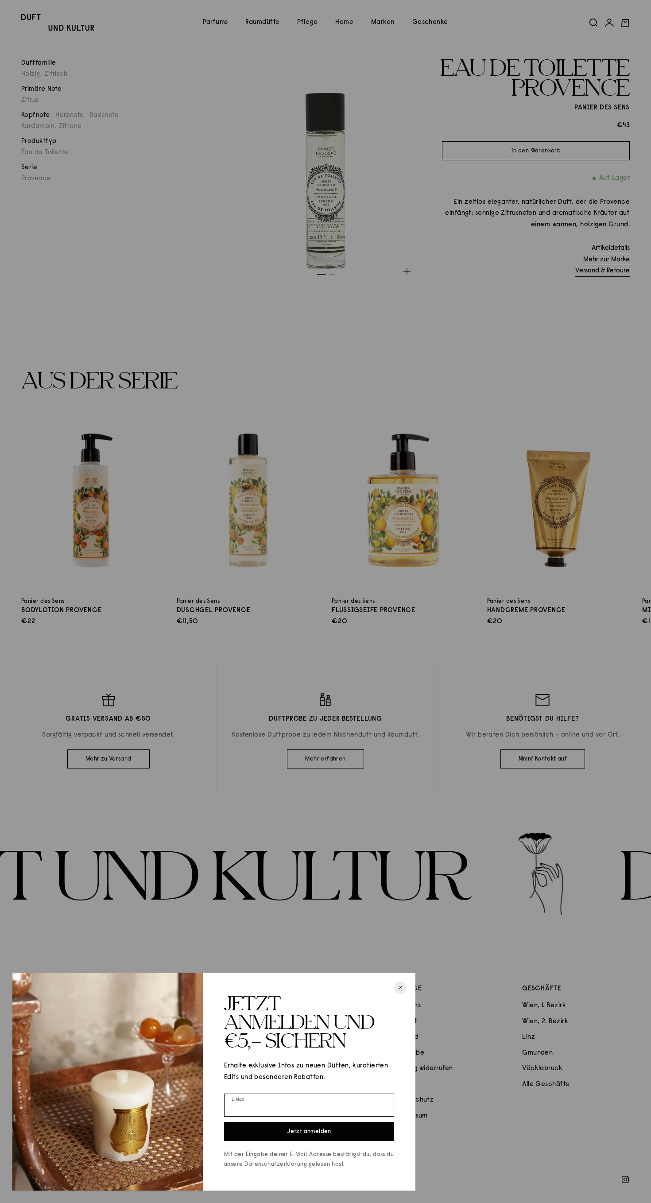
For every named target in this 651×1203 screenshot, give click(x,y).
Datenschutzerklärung (275, 1164)
